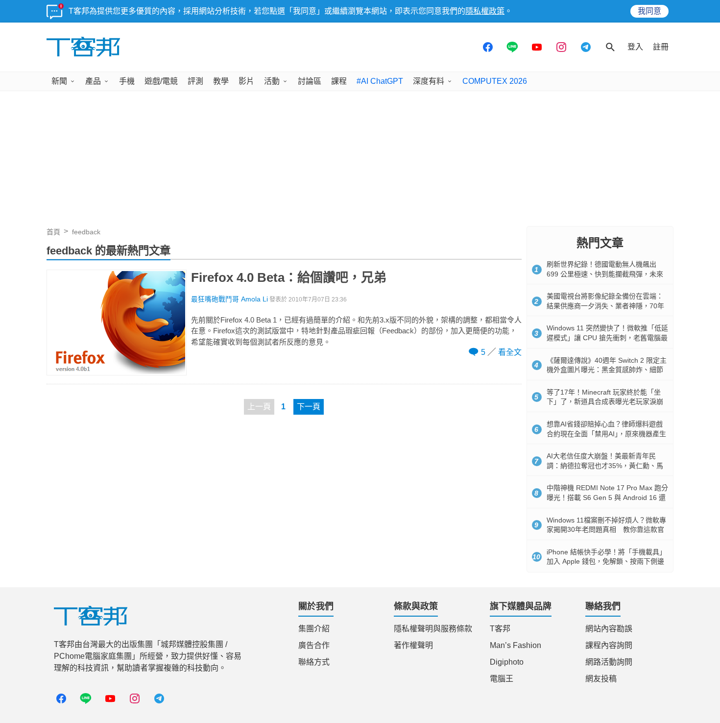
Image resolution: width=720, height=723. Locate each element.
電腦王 (501, 678)
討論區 (309, 81)
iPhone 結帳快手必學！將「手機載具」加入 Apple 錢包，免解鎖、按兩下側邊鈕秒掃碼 (606, 561)
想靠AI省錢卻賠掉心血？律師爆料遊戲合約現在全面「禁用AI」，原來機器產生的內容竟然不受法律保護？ (606, 433)
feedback (86, 231)
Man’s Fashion (515, 645)
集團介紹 (314, 628)
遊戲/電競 (161, 81)
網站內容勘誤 (608, 628)
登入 (635, 47)
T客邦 (500, 628)
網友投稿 (601, 678)
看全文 (510, 352)
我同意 (649, 11)
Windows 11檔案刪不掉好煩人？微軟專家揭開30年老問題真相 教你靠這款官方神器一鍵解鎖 (606, 529)
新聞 (59, 81)
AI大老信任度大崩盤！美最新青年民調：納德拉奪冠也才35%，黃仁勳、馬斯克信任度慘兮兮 (605, 465)
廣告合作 (314, 645)
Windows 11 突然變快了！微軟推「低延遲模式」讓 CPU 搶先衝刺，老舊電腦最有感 (607, 337)
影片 (246, 81)
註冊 (661, 47)
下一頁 (308, 406)
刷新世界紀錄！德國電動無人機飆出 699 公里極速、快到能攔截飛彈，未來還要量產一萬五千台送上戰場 (605, 273)
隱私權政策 (484, 11)
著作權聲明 (413, 645)
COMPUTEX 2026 (494, 81)
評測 (195, 81)
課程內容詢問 (608, 645)
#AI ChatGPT (380, 81)
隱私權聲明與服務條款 (433, 628)
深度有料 (428, 81)
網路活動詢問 (608, 662)
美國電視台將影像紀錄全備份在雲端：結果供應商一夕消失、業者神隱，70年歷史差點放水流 (605, 305)
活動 (272, 81)
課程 (339, 81)
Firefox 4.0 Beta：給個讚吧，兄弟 (288, 277)
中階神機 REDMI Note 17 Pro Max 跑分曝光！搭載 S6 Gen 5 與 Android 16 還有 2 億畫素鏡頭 (607, 497)
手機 (127, 81)
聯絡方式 (314, 662)
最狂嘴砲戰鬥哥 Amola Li (229, 299)
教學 (221, 81)
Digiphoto (507, 662)
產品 (93, 81)
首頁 (53, 231)
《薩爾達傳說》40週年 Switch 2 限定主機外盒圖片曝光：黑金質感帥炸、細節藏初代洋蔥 (607, 369)
